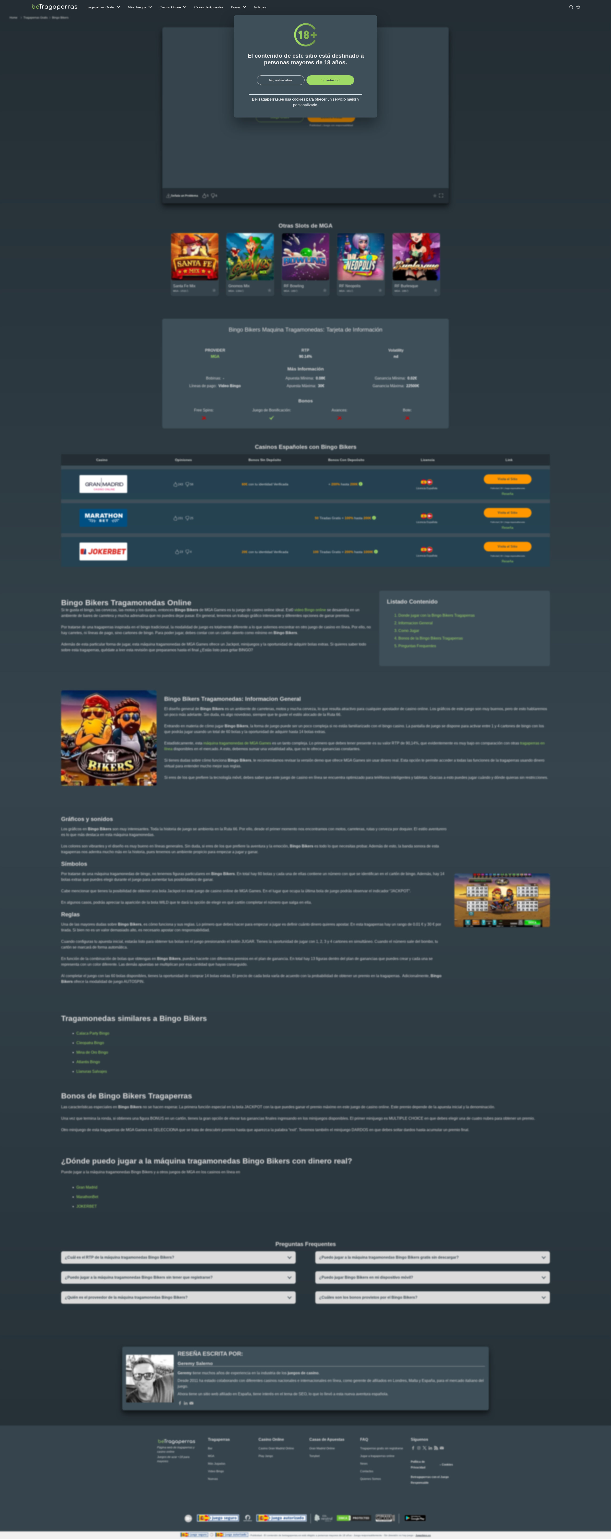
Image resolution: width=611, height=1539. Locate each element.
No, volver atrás (280, 80)
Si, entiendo (330, 80)
